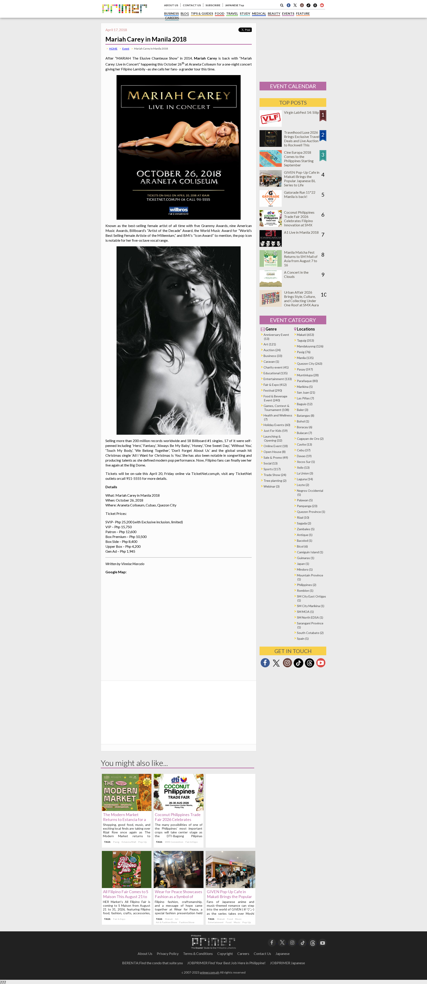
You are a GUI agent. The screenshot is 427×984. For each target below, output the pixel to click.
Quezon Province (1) (311, 512)
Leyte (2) (303, 485)
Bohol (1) (303, 421)
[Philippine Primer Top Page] (125, 16)
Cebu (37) (303, 450)
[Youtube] (322, 5)
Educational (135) (276, 373)
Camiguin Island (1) (310, 552)
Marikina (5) (305, 386)
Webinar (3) (272, 486)
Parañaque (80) (307, 381)
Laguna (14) (305, 479)
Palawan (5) (305, 500)
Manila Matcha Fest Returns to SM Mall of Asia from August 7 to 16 (301, 258)
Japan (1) (303, 564)
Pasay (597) (305, 369)
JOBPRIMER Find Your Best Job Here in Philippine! (226, 963)
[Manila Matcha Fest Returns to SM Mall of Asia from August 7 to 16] (271, 265)
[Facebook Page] (288, 5)
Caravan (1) (271, 361)
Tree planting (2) (275, 480)
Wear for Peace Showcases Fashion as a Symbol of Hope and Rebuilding (178, 896)
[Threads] (309, 667)
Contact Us (262, 953)
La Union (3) (305, 473)
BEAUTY (274, 13)
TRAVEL (232, 13)
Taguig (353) (305, 340)
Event (125, 48)
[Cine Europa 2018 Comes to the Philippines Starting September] (271, 165)
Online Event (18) (276, 446)
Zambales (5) (305, 529)
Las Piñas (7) (305, 398)
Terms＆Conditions (198, 953)
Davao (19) (304, 456)
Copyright (225, 953)
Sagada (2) (304, 523)
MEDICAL (259, 13)
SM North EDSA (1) (310, 617)
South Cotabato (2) (310, 633)
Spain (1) (303, 638)
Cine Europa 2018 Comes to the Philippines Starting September (299, 158)
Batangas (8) (305, 415)
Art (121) (270, 344)
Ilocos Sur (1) (306, 462)
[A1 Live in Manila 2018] (271, 245)
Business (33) (273, 356)
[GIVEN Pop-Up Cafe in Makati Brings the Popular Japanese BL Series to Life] (230, 886)
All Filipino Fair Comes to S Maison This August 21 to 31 (125, 896)
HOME (113, 48)
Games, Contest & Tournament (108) (276, 408)
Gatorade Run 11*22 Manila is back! (299, 194)
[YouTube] (322, 942)
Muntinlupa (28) (308, 375)
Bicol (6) (302, 546)
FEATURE (303, 13)
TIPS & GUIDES (202, 13)
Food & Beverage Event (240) (275, 398)
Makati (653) (305, 335)
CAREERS (172, 18)
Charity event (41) (276, 367)
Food (230, 919)
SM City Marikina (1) (310, 606)
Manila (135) (305, 358)
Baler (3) (302, 410)
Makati (169, 919)
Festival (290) (273, 390)
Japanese (283, 953)
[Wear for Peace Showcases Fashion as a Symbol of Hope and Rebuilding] (178, 886)
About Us (145, 953)
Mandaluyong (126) (310, 346)
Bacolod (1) (304, 540)
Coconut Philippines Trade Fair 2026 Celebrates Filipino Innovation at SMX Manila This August (299, 220)
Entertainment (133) (278, 379)
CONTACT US (192, 5)
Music (238, 919)
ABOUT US (171, 5)
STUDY (245, 13)
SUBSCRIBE (212, 5)
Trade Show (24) (275, 475)
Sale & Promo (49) (276, 457)
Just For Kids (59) (276, 430)
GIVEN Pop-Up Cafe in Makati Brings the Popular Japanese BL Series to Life (229, 896)
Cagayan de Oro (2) (310, 438)
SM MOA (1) (305, 612)
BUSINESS (171, 13)
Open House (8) (275, 452)
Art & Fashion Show (166, 922)
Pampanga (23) (307, 506)
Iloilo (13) (303, 467)
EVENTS (288, 13)
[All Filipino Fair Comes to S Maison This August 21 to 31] (126, 886)
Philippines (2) (306, 585)
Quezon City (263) (309, 363)
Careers (243, 953)
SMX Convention (174, 842)
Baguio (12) (304, 404)
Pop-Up (142, 842)
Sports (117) (272, 469)
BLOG (185, 13)
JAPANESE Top (234, 5)
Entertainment (216, 922)
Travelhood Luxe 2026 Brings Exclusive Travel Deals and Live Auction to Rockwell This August (301, 140)
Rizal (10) (303, 517)
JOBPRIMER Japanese (287, 963)
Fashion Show (186, 922)
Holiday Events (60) (277, 425)
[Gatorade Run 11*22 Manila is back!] (271, 205)
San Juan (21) (306, 392)
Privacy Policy (168, 953)
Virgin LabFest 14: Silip (301, 112)
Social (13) (271, 463)
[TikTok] (308, 6)
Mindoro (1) (305, 569)
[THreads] (315, 6)
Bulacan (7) (304, 433)
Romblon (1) (305, 590)
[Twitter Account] (295, 5)
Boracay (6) (304, 427)
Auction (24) (272, 350)
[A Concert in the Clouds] (271, 285)
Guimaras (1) (305, 558)
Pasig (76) (303, 352)
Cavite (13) (304, 444)
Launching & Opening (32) (273, 438)
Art (176, 919)
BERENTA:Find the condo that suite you (152, 963)
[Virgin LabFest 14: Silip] (271, 125)
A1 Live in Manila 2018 (301, 232)
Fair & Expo (191, 842)
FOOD (219, 13)
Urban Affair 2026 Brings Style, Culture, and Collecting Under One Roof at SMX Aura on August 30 (301, 300)
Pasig (116, 842)
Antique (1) (304, 535)
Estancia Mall (129, 842)
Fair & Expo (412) (275, 384)
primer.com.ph (209, 972)
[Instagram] (302, 5)
